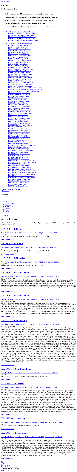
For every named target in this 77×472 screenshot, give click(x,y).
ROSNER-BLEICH (18, 145)
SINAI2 (14, 157)
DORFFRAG (16, 84)
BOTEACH (15, 60)
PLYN (14, 142)
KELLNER (15, 123)
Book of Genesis (17, 33)
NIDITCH (15, 132)
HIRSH (14, 115)
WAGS (14, 184)
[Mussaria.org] (5, 1)
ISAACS (14, 120)
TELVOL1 (15, 167)
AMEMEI (15, 50)
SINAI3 (14, 159)
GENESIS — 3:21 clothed (13, 258)
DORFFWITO (16, 86)
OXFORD (15, 135)
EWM (14, 98)
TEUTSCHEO (16, 179)
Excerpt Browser (10, 203)
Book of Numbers (17, 38)
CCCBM (15, 67)
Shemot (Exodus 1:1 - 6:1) (33, 373)
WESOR (14, 186)
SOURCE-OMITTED (18, 162)
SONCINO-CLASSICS (19, 160)
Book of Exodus (17, 35)
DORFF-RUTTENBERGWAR (21, 91)
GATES (14, 108)
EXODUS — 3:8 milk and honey (16, 369)
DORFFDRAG (17, 82)
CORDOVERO (16, 74)
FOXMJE (14, 104)
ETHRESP (15, 96)
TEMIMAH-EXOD (18, 172)
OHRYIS (14, 133)
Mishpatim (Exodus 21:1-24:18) (34, 422)
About (6, 210)
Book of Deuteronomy (19, 40)
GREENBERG (16, 113)
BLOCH (15, 57)
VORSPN (14, 182)
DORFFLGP (16, 79)
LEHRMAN (16, 125)
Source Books (9, 206)
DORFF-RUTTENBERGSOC (21, 89)
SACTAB (15, 149)
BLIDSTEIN (16, 55)
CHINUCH (16, 71)
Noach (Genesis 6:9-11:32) (33, 276)
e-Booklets (8, 205)
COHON (15, 72)
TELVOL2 (15, 169)
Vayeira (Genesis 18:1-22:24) (34, 324)
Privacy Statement (14, 467)
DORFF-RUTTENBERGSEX (21, 88)
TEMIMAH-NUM (17, 177)
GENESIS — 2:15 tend (12, 243)
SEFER (14, 152)
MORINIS (15, 130)
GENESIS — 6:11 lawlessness (15, 272)
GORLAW (15, 111)
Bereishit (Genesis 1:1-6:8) (33, 233)
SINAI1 (14, 155)
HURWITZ (15, 118)
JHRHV (14, 121)
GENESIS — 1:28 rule (11, 229)
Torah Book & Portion (16, 32)
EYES (14, 99)
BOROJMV (15, 59)
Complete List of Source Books (10, 189)
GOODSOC (15, 110)
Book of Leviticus (18, 37)
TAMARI (15, 165)
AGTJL (14, 45)
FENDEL (15, 101)
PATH (14, 138)
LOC (13, 127)
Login (6, 215)
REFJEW (14, 143)
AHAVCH (15, 49)
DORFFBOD (16, 77)
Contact (7, 211)
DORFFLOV (16, 81)
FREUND (15, 106)
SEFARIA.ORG (16, 150)
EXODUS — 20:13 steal (12, 383)
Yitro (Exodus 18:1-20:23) (33, 387)
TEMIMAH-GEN (18, 174)
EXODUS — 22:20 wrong (13, 418)
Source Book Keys (15, 44)
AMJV (14, 52)
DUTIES (15, 93)
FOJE (13, 103)
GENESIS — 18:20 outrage (14, 320)
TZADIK (15, 181)
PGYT (14, 140)
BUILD (14, 62)
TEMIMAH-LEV (17, 176)
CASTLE (15, 66)
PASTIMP (15, 137)
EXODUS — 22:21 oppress (14, 433)
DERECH (14, 76)
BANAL (14, 54)
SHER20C (15, 154)
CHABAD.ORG (16, 69)
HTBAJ (14, 116)
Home (6, 201)
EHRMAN (15, 94)
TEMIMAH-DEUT (18, 171)
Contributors (8, 208)
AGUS (14, 47)
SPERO (14, 164)
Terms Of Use (5, 467)
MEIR (14, 128)
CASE (14, 64)
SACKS (15, 147)
